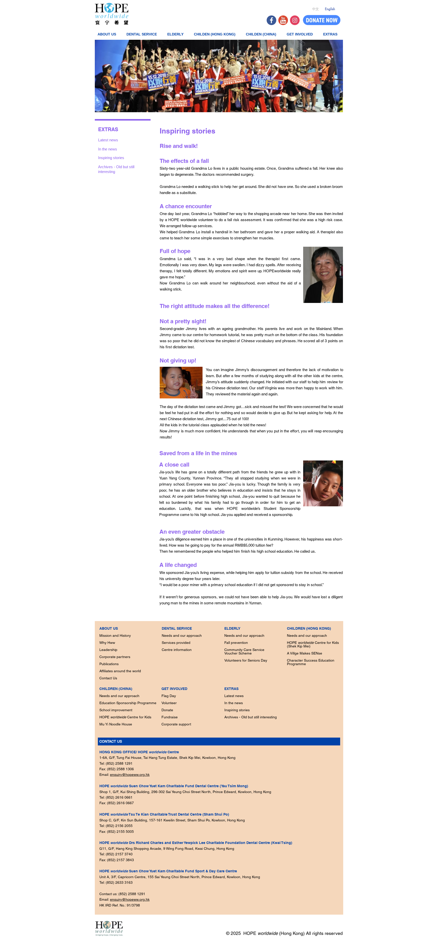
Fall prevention (236, 643)
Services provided (176, 643)
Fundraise (169, 717)
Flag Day (168, 696)
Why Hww (107, 643)
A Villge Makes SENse (304, 653)
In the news (233, 703)
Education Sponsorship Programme (127, 703)
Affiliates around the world (120, 671)
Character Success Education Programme (310, 662)
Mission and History (115, 635)
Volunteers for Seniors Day (245, 660)
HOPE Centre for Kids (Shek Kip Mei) (313, 644)
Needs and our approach (119, 696)
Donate (167, 710)
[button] (108, 34)
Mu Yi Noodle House (115, 724)
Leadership (108, 650)
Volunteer (169, 703)
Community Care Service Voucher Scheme (244, 651)
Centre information (177, 650)
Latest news (234, 696)
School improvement (115, 710)
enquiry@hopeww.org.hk (130, 775)
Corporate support (176, 724)
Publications (109, 664)
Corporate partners (114, 657)
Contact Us (108, 678)
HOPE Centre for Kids (125, 717)
